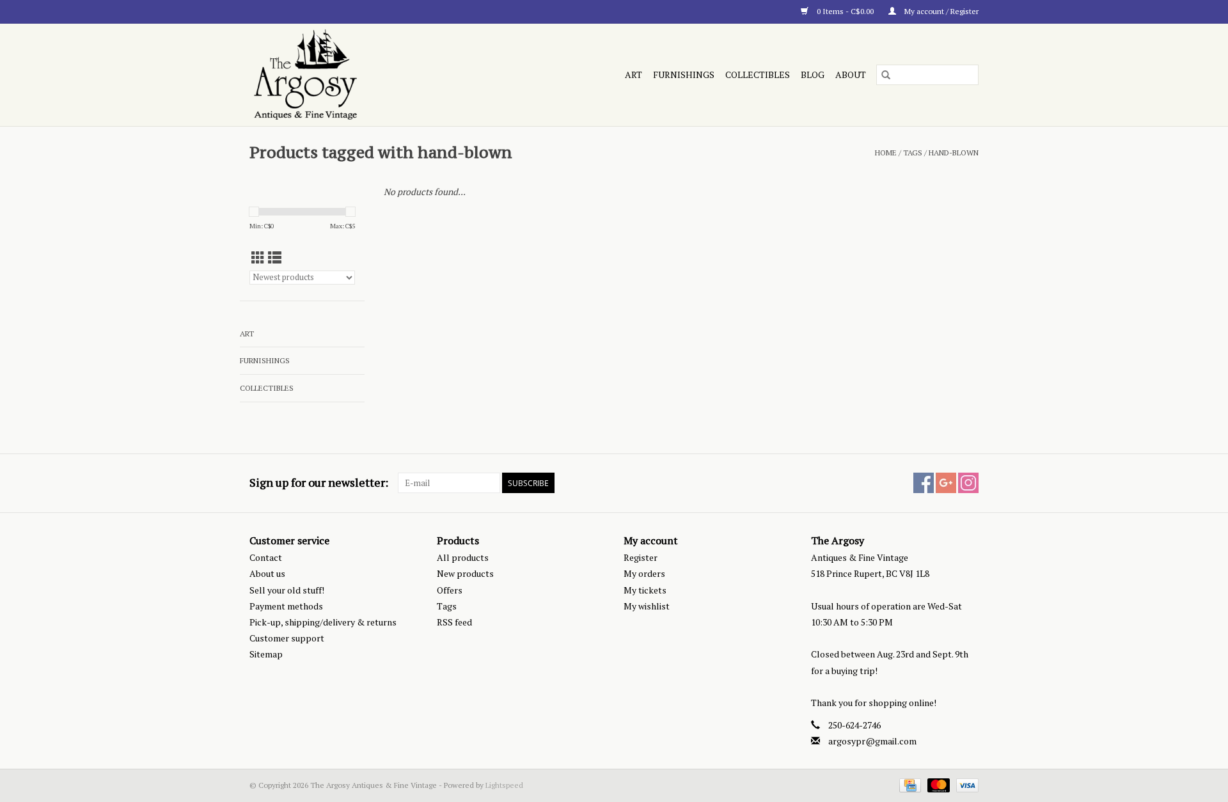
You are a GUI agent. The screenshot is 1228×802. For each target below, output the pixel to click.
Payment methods (286, 606)
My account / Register (940, 11)
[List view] (274, 258)
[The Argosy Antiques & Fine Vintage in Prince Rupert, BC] (360, 75)
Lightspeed (504, 785)
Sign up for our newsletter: (318, 482)
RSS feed (454, 622)
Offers (449, 590)
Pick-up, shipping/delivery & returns (323, 622)
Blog (812, 74)
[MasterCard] (937, 784)
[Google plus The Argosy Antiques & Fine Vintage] (946, 483)
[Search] (885, 75)
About (850, 74)
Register (640, 557)
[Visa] (965, 784)
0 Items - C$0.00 (845, 11)
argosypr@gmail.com (872, 741)
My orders (644, 573)
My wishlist (647, 606)
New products (465, 573)
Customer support (286, 638)
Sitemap (266, 654)
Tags (912, 152)
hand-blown (954, 152)
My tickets (645, 590)
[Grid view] (258, 258)
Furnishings (683, 74)
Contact (265, 557)
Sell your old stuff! (286, 590)
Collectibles (757, 74)
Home (886, 152)
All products (463, 557)
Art (633, 74)
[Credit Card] (909, 784)
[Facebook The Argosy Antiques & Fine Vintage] (923, 483)
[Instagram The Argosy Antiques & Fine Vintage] (968, 483)
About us (267, 573)
